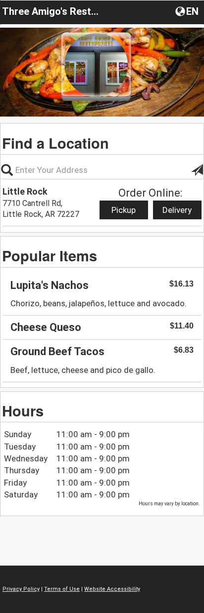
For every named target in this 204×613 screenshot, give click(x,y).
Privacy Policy (21, 589)
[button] (188, 10)
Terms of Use (62, 589)
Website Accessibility (112, 589)
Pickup (123, 210)
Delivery (177, 210)
